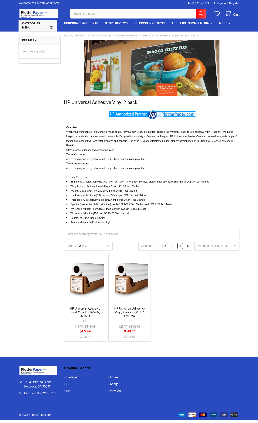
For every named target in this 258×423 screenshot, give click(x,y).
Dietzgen (72, 377)
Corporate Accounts (81, 23)
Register (234, 3)
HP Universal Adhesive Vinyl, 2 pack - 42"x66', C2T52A (129, 312)
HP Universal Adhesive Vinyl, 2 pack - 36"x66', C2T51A (85, 312)
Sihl (68, 391)
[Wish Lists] (217, 14)
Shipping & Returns (149, 23)
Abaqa (114, 384)
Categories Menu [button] (31, 25)
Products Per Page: (210, 246)
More (223, 23)
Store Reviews (116, 23)
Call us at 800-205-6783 (40, 393)
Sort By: (71, 246)
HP (68, 384)
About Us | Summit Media (190, 23)
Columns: (147, 246)
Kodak (114, 377)
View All (115, 391)
